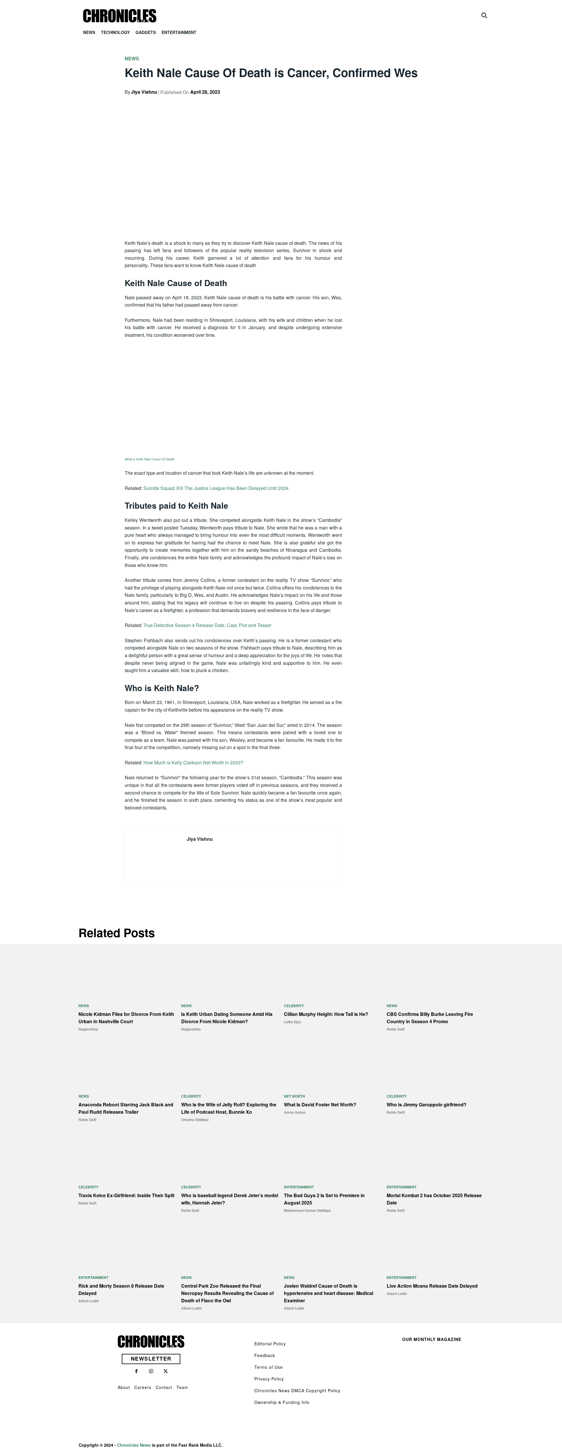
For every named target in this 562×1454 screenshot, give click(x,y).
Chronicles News (134, 1445)
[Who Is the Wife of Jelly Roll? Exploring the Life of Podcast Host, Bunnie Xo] (229, 1065)
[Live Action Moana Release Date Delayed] (435, 1246)
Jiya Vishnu (144, 92)
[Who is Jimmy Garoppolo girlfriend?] (435, 1065)
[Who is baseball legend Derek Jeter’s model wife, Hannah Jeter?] (229, 1155)
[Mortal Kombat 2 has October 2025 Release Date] (435, 1155)
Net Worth (294, 1096)
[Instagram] (151, 1371)
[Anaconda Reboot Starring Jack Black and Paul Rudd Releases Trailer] (126, 1065)
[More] (431, 102)
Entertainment (299, 1187)
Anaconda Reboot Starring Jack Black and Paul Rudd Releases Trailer (125, 1108)
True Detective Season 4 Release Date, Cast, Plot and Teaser (207, 625)
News (132, 58)
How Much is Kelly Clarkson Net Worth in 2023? (193, 762)
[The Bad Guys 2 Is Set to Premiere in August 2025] (332, 1155)
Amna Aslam (295, 1112)
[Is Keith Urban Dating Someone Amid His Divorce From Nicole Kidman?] (229, 974)
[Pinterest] (404, 102)
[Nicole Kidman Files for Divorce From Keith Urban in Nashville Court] (126, 974)
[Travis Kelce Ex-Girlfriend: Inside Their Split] (126, 1155)
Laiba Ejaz (292, 1021)
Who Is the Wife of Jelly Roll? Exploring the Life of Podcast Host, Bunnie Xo (228, 1108)
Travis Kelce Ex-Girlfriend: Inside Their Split (126, 1195)
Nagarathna (88, 1029)
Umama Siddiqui (194, 1119)
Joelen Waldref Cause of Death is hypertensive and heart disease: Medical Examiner (328, 1293)
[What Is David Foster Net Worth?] (332, 1065)
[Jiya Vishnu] (151, 856)
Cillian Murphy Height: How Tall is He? (326, 1014)
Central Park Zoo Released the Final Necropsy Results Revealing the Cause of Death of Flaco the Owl (227, 1293)
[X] (390, 102)
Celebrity (294, 1005)
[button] (484, 15)
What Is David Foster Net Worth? (320, 1104)
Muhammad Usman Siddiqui (307, 1210)
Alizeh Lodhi (88, 1300)
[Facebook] (377, 102)
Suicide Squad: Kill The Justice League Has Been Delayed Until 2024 (216, 488)
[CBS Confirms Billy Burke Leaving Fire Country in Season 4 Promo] (435, 974)
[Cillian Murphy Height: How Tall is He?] (332, 974)
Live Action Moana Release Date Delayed (432, 1285)
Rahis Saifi (396, 1029)
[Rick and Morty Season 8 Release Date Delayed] (126, 1246)
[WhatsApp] (417, 102)
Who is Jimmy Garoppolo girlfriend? (427, 1104)
